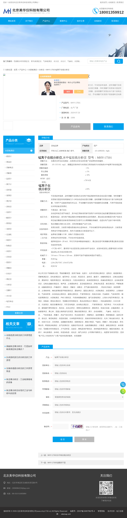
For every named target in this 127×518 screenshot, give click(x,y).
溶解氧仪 (9, 167)
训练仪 (9, 207)
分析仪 (41, 70)
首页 (15, 70)
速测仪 (9, 195)
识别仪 (9, 257)
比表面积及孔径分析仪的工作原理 (19, 358)
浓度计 (9, 251)
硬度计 (9, 156)
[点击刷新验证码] (77, 426)
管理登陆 (101, 511)
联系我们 (120, 2)
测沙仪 (9, 201)
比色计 (9, 273)
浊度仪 (9, 229)
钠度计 (9, 240)
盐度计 (9, 179)
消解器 (9, 173)
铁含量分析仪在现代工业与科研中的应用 (19, 391)
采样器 (9, 190)
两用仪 (9, 223)
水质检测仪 (32, 70)
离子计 (9, 184)
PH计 (8, 307)
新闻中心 (63, 21)
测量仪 (9, 268)
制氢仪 (9, 246)
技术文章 (80, 21)
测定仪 (9, 279)
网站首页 (12, 21)
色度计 (9, 212)
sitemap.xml (66, 514)
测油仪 (9, 162)
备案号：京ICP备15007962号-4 (82, 511)
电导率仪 (9, 301)
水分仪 (9, 296)
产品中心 (46, 21)
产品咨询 (75, 126)
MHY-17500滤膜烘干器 (57, 463)
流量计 (9, 290)
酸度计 (9, 218)
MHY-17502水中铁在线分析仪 (59, 455)
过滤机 (9, 234)
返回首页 (103, 2)
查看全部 (19, 313)
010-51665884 (123, 384)
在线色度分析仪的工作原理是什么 (19, 336)
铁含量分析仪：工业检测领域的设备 (19, 380)
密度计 (9, 262)
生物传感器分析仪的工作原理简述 (19, 369)
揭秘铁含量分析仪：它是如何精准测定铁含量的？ (19, 347)
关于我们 (29, 21)
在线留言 (111, 2)
